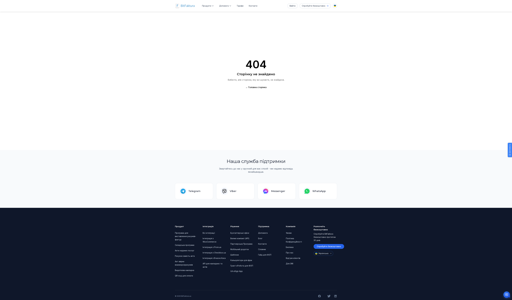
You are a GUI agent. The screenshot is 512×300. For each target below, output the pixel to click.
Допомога (224, 6)
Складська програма (184, 245)
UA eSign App (236, 271)
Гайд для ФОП (264, 255)
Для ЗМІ (289, 263)
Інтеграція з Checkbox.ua (214, 253)
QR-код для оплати (184, 276)
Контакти (253, 6)
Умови (289, 233)
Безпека (289, 247)
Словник (262, 249)
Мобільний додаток (239, 249)
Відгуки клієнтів (293, 258)
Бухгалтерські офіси (239, 233)
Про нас (289, 253)
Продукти (206, 6)
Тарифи (240, 6)
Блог (260, 238)
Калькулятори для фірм (241, 260)
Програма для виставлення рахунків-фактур (185, 236)
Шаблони (234, 255)
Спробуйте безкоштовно (329, 246)
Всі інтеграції (209, 233)
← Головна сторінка (256, 87)
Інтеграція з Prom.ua (212, 247)
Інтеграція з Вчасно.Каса (214, 258)
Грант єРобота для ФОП (241, 266)
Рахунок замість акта (185, 256)
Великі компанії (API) (239, 238)
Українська (323, 253)
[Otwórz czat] (506, 294)
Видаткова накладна (184, 270)
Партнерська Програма (241, 244)
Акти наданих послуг (184, 250)
